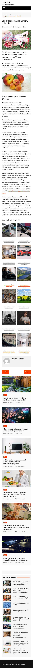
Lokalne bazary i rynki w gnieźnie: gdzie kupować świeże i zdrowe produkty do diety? (14, 494)
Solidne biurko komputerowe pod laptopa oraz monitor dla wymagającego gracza (14, 461)
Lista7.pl (6, 2)
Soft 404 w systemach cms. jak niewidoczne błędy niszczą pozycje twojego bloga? (21, 583)
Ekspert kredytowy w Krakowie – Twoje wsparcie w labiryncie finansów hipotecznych (16, 527)
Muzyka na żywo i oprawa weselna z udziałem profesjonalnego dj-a (20, 626)
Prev (6, 371)
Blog (25, 27)
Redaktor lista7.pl (7, 27)
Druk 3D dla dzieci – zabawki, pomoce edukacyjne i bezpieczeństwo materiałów (21, 590)
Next (26, 371)
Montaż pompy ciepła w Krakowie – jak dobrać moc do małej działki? (21, 618)
